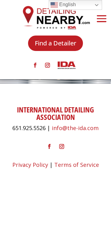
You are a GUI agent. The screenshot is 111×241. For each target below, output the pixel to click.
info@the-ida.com (75, 128)
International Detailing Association (55, 113)
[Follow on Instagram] (47, 65)
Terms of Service (76, 164)
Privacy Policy (30, 164)
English (67, 4)
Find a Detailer (55, 43)
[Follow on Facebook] (35, 65)
